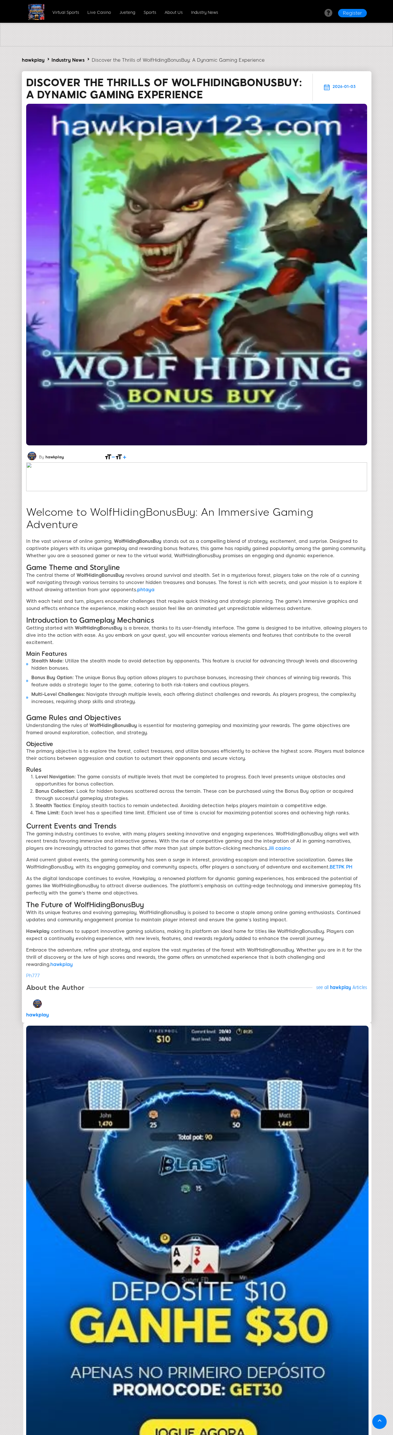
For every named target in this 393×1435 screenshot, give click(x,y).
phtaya (145, 589)
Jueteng (127, 12)
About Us (174, 12)
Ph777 (33, 975)
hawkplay (33, 60)
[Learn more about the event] (196, 45)
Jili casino (279, 848)
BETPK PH (341, 867)
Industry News (204, 12)
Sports (150, 12)
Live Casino (99, 12)
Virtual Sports (65, 12)
